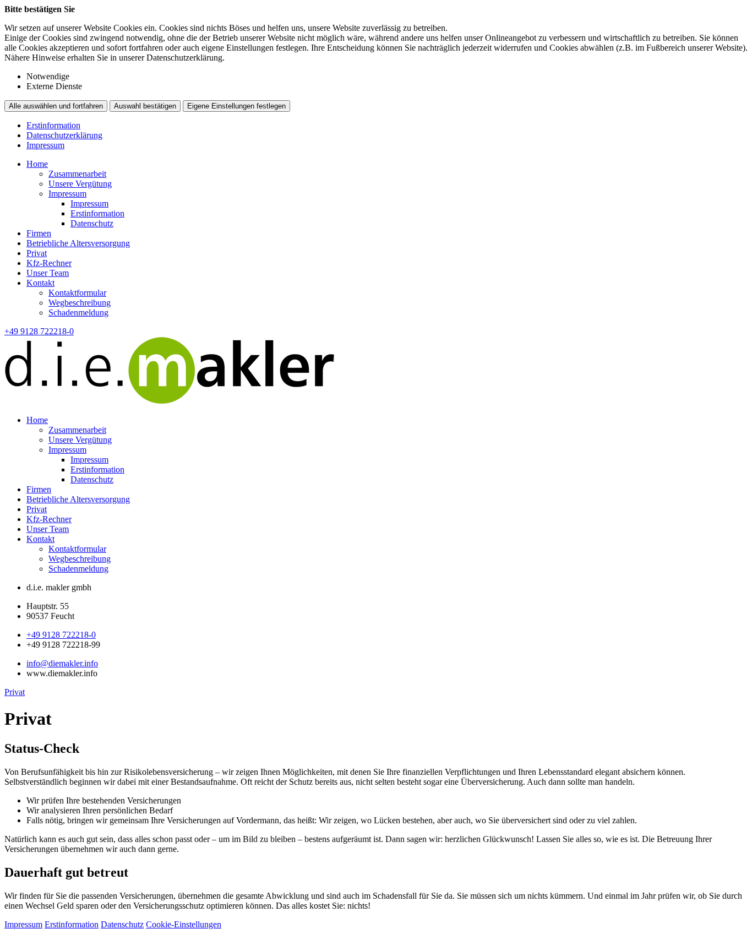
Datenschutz (91, 223)
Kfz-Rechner (49, 263)
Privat (36, 253)
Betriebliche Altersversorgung (78, 243)
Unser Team (47, 273)
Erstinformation (53, 125)
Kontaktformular (77, 292)
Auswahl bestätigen (145, 106)
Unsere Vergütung (80, 183)
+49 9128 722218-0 (61, 634)
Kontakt (40, 282)
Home (37, 164)
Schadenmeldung (78, 312)
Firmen (38, 233)
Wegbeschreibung (79, 302)
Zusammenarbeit (77, 173)
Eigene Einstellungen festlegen (236, 106)
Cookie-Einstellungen (183, 924)
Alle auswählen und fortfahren (56, 106)
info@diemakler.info (62, 663)
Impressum (45, 145)
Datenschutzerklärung (64, 135)
